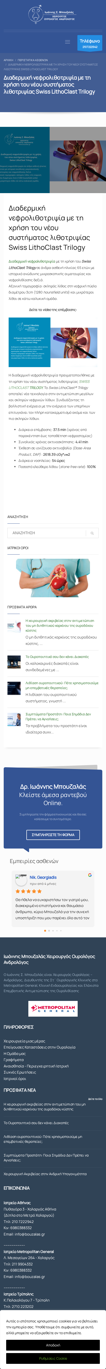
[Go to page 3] (56, 930)
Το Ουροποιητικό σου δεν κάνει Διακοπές (57, 656)
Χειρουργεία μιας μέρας (24, 1041)
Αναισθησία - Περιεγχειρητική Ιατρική (36, 1066)
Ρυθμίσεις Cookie (53, 1358)
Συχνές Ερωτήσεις (20, 1072)
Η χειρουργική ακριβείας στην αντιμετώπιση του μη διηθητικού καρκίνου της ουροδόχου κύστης (60, 625)
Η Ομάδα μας (15, 1053)
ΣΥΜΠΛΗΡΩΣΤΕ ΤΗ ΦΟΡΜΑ (53, 834)
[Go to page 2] (52, 930)
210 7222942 (23, 1221)
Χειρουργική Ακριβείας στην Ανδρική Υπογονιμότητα (45, 1173)
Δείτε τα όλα (95, 1099)
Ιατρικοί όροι (15, 1078)
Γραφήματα (14, 1059)
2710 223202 (23, 1306)
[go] (92, 533)
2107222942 (90, 43)
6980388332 (21, 1227)
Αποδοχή (53, 1345)
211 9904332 (22, 1264)
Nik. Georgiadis (43, 877)
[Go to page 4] (60, 930)
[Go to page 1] (49, 930)
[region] (53, 1339)
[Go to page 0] (45, 931)
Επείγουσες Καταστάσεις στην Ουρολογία (39, 1047)
